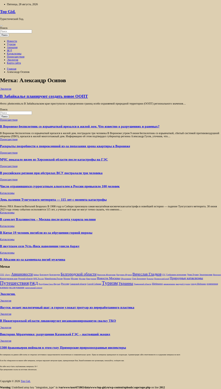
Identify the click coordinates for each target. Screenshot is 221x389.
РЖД (34, 283)
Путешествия (14, 283)
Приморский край (161, 279)
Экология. (8, 294)
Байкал (36, 275)
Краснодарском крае (9, 279)
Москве (74, 278)
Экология (12, 59)
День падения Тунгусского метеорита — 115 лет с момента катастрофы (53, 199)
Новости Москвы (108, 278)
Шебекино (157, 284)
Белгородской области (79, 274)
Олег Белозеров (139, 278)
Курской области (25, 279)
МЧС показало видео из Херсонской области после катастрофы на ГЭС (54, 159)
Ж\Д (9, 50)
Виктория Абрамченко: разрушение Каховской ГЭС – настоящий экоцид (55, 334)
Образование (126, 279)
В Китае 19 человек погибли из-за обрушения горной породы (46, 232)
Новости (12, 41)
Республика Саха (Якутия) (49, 284)
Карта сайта (14, 62)
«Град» (8, 275)
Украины (125, 283)
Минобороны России (54, 278)
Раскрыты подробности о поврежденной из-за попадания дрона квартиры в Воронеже (65, 146)
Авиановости (22, 274)
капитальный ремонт (33, 288)
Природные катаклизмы (186, 278)
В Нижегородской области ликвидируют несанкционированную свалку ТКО (58, 321)
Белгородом (54, 274)
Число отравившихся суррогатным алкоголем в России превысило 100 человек (60, 186)
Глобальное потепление (176, 275)
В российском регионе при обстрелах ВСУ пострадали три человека (51, 173)
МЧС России (38, 279)
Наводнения (91, 279)
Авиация (12, 47)
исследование (17, 287)
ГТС (164, 275)
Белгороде (44, 274)
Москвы (82, 279)
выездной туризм (183, 284)
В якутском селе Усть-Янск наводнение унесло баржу (40, 246)
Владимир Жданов (124, 275)
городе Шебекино (198, 284)
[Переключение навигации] (1, 25)
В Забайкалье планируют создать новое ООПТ (44, 96)
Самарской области (78, 284)
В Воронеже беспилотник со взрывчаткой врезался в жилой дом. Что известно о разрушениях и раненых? (80, 126)
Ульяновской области (142, 284)
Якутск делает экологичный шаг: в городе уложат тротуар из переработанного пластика (67, 307)
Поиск (4, 27)
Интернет (217, 275)
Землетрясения (205, 275)
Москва (66, 279)
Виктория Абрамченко (106, 275)
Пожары (150, 279)
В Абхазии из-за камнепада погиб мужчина (32, 259)
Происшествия (15, 56)
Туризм (11, 44)
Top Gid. (8, 11)
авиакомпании (169, 284)
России (65, 283)
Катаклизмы (14, 53)
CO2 (2, 275)
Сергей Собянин (94, 284)
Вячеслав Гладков (146, 274)
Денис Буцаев (193, 275)
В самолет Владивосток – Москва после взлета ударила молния (48, 219)
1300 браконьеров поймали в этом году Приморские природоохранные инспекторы (63, 347)
